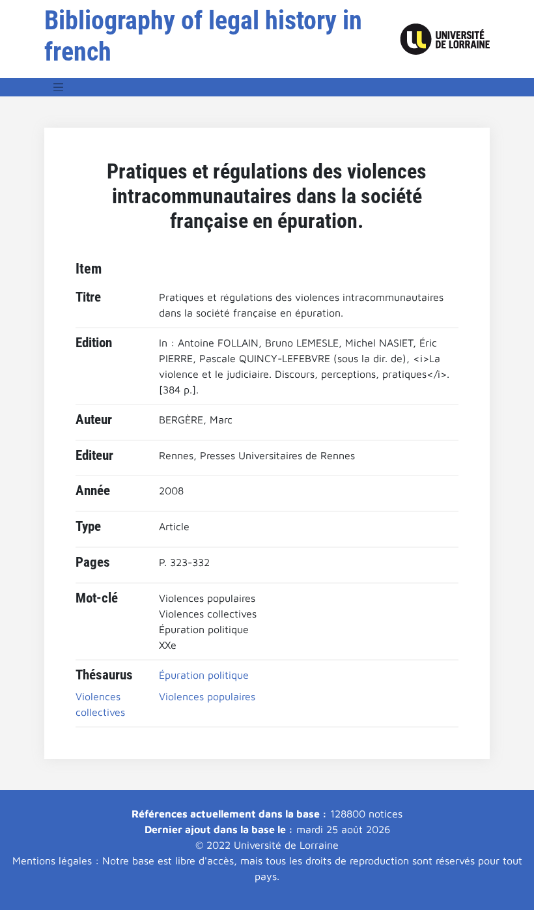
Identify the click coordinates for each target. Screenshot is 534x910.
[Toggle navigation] (58, 87)
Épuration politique (204, 675)
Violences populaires (207, 696)
